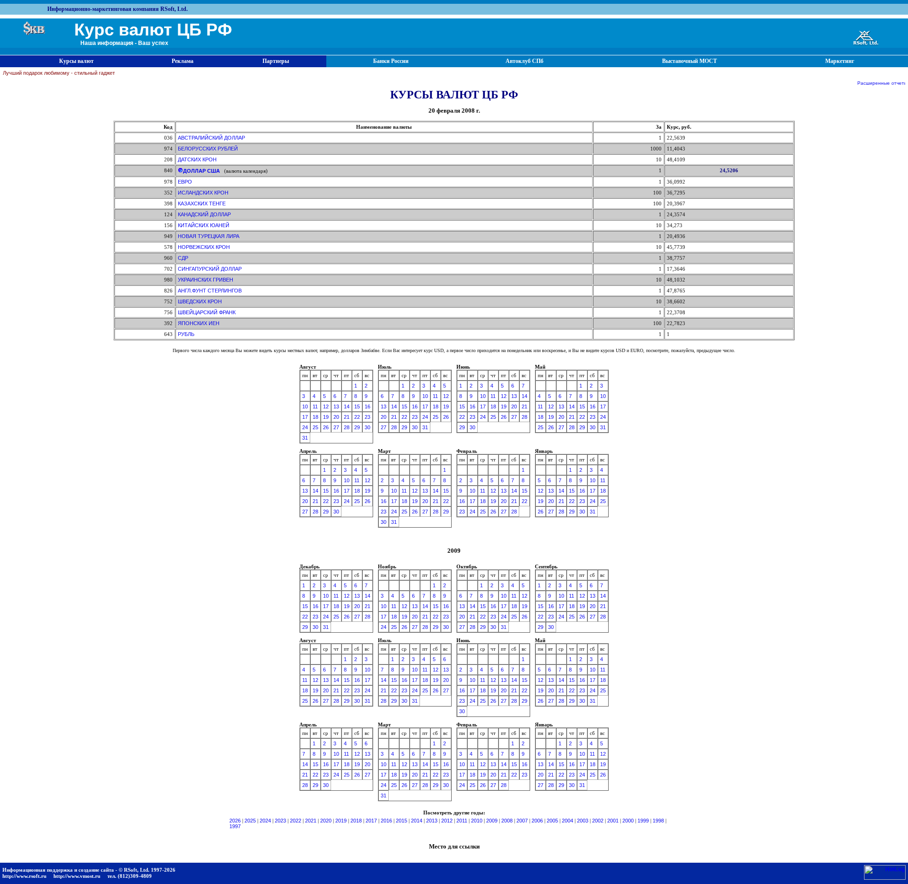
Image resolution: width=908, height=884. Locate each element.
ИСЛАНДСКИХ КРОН (203, 192)
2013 (431, 820)
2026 (235, 820)
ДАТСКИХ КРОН (197, 159)
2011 (461, 820)
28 (346, 427)
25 (315, 427)
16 (367, 406)
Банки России (391, 61)
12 (326, 406)
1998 (658, 820)
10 (305, 406)
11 (315, 406)
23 (367, 417)
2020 (326, 820)
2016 (386, 820)
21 (346, 417)
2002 (597, 820)
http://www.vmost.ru (76, 876)
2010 (476, 820)
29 (357, 427)
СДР (183, 258)
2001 (613, 820)
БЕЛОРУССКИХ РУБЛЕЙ (208, 148)
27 (336, 427)
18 (315, 417)
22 (357, 417)
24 (305, 427)
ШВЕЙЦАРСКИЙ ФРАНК (207, 312)
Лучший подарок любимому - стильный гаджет (59, 73)
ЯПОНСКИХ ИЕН (198, 323)
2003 (582, 820)
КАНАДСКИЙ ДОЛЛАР (204, 214)
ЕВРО (185, 182)
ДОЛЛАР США (201, 171)
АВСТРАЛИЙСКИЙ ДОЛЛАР (211, 138)
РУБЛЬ (186, 334)
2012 (447, 820)
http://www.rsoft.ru (24, 876)
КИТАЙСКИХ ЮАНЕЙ (203, 225)
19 (326, 417)
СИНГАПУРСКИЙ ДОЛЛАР (210, 269)
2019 (341, 820)
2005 (552, 820)
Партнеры (275, 61)
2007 (522, 820)
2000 (628, 820)
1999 (643, 820)
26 (326, 427)
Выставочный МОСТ (689, 61)
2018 (356, 820)
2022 (295, 820)
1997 (235, 826)
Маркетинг (839, 61)
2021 (310, 820)
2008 (507, 820)
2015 (401, 820)
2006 (537, 820)
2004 (567, 820)
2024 (265, 820)
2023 (280, 820)
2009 (492, 820)
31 (305, 438)
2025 (250, 820)
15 (357, 406)
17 (305, 417)
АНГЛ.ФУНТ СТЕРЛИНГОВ (210, 290)
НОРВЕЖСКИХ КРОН (204, 247)
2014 (416, 820)
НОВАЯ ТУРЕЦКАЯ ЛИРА (208, 236)
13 (336, 406)
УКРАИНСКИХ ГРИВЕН (205, 280)
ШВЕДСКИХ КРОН (200, 301)
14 (346, 406)
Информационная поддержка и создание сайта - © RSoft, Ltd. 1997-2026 (88, 870)
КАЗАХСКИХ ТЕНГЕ (202, 203)
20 (336, 417)
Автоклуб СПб (524, 61)
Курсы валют (76, 61)
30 (367, 427)
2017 (371, 820)
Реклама (182, 61)
